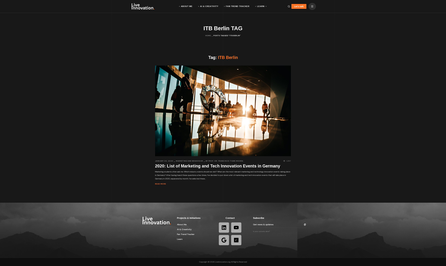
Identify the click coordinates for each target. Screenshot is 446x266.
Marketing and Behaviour (189, 161)
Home (208, 36)
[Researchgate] (236, 240)
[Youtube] (236, 227)
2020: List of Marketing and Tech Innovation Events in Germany (217, 166)
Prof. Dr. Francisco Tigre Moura (225, 161)
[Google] (224, 240)
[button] (182, 224)
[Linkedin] (224, 227)
